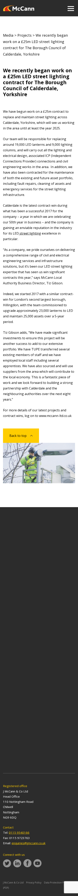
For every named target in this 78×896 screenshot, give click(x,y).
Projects (24, 35)
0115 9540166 (19, 832)
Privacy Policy (33, 882)
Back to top (18, 435)
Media (8, 35)
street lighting (30, 233)
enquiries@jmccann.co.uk (28, 843)
